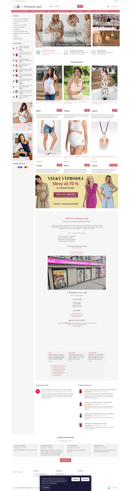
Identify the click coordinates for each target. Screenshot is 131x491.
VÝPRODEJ (16, 37)
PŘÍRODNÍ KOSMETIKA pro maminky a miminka (22, 34)
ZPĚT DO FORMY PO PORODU (20, 25)
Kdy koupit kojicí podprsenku (59, 372)
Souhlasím (85, 479)
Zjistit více (51, 361)
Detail (59, 110)
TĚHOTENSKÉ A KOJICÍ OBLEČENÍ (21, 19)
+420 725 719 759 (78, 313)
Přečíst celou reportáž (76, 247)
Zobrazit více (65, 460)
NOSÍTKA (16, 23)
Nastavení (46, 487)
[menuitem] (20, 11)
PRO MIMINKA (17, 29)
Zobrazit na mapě (77, 326)
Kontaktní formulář (60, 474)
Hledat (80, 6)
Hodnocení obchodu (65, 437)
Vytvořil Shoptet (114, 488)
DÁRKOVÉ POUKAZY (18, 39)
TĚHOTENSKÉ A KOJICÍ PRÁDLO (21, 21)
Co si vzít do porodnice (57, 373)
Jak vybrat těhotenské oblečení (59, 369)
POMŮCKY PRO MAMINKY (19, 27)
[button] (39, 31)
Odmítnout (76, 479)
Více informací (52, 483)
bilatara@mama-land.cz (78, 315)
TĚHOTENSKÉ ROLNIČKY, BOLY (20, 31)
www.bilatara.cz (78, 316)
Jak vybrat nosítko (56, 375)
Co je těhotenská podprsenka (59, 367)
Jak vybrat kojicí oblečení (58, 370)
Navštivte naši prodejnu (76, 252)
